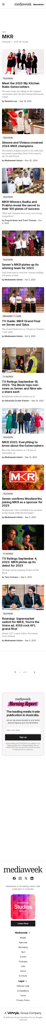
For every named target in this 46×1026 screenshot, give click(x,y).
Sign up (23, 737)
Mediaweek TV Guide (12, 316)
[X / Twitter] (26, 879)
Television (8, 78)
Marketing (23, 947)
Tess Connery (11, 577)
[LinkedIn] (31, 879)
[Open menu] (3, 4)
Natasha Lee (11, 101)
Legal (21, 981)
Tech (23, 952)
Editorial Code (23, 986)
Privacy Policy (28, 745)
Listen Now (23, 923)
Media (23, 937)
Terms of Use (12, 745)
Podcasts (23, 961)
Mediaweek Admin (13, 160)
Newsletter (38, 4)
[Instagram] (20, 879)
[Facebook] (14, 879)
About (23, 971)
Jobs (23, 966)
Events (23, 956)
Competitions (23, 991)
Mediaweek (21, 932)
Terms (23, 995)
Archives (23, 976)
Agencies (23, 942)
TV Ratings (8, 377)
